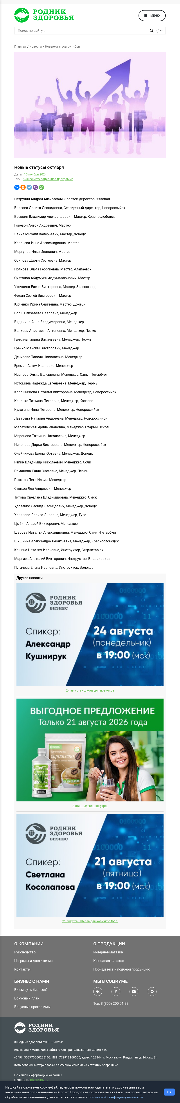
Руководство (25, 952)
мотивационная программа (53, 179)
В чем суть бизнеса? (31, 990)
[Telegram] (29, 187)
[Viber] (35, 187)
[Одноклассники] (23, 187)
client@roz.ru (39, 1080)
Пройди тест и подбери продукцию (121, 969)
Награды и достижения (33, 961)
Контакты (22, 969)
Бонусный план (26, 998)
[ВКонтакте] (17, 187)
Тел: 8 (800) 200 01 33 (110, 1003)
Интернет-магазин (108, 952)
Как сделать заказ (108, 961)
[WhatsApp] (41, 187)
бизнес (28, 179)
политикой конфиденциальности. (116, 1097)
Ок (169, 1092)
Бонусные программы (32, 1007)
